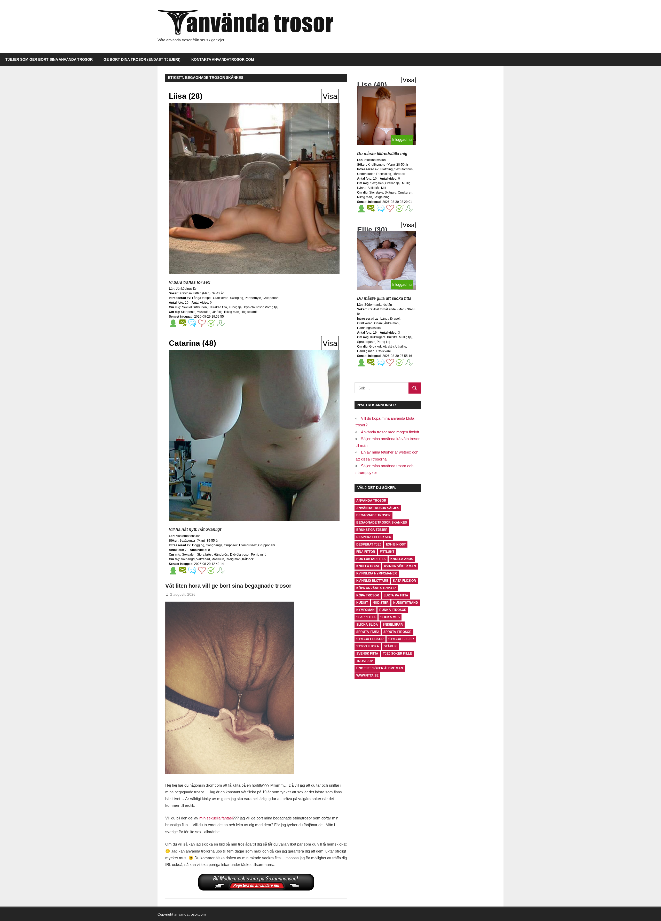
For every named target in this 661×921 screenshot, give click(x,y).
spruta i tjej (367, 632)
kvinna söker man (400, 566)
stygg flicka (367, 646)
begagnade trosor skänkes (381, 522)
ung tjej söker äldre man (379, 668)
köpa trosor (367, 595)
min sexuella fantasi (216, 818)
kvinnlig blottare (372, 580)
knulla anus (401, 559)
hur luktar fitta (371, 559)
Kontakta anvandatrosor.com (222, 59)
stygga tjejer (401, 639)
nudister (381, 602)
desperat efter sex (373, 537)
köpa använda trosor (376, 588)
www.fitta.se (367, 675)
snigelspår (393, 624)
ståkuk (390, 646)
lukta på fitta (396, 595)
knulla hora (367, 566)
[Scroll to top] (652, 912)
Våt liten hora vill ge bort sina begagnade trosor (228, 585)
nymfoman (365, 610)
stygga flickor (370, 639)
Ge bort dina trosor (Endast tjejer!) (142, 59)
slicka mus (390, 617)
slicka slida (367, 624)
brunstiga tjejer (372, 530)
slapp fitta (366, 617)
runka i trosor (392, 610)
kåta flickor (404, 580)
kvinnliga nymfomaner (376, 573)
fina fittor (365, 552)
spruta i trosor (397, 632)
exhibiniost (396, 544)
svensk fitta (367, 653)
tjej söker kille (397, 653)
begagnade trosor (373, 515)
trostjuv (364, 661)
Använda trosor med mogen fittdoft (390, 432)
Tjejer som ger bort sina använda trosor (49, 59)
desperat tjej (368, 544)
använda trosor (371, 500)
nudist (362, 602)
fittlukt (387, 552)
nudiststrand (405, 602)
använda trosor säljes (377, 508)
